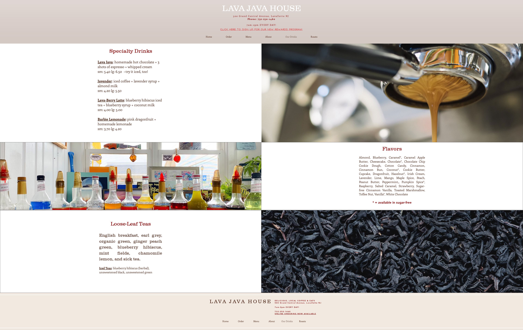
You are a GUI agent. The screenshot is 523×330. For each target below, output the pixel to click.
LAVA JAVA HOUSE (241, 301)
